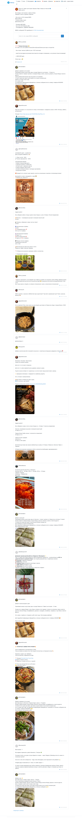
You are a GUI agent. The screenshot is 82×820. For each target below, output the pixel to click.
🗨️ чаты (23, 1)
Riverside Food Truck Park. (27, 658)
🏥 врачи (50, 1)
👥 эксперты (38, 1)
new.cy (12, 2)
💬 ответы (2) (18, 62)
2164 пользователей (39, 30)
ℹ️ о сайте (63, 1)
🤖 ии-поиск (70, 1)
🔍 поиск (18, 1)
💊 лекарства (57, 1)
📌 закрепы (44, 1)
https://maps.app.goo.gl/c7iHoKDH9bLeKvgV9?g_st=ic (32, 114)
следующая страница (18, 810)
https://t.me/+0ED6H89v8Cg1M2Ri (38, 384)
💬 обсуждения (30, 1)
